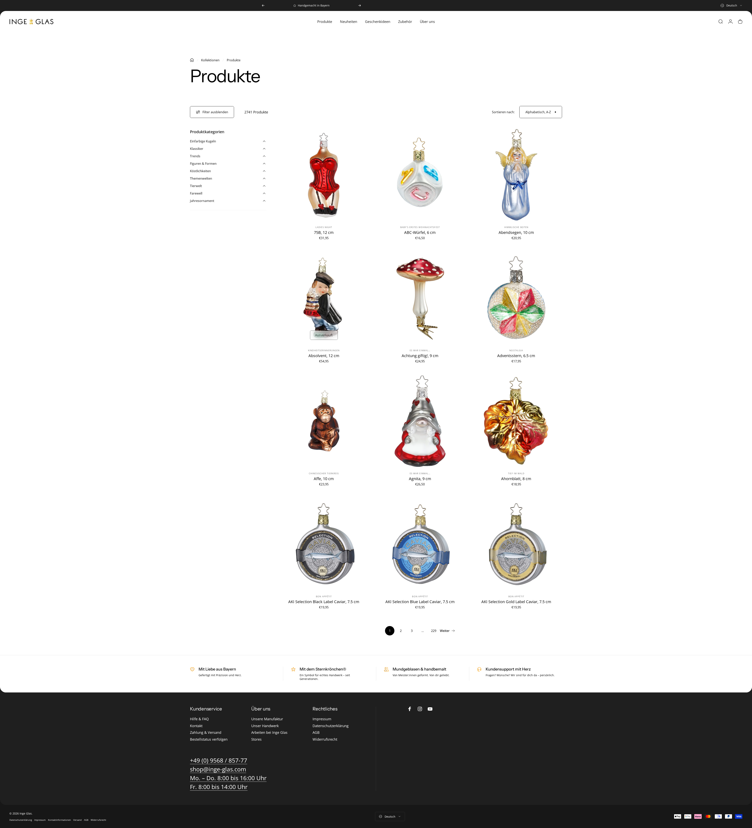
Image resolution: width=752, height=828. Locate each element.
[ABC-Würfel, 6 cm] (420, 175)
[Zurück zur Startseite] (192, 60)
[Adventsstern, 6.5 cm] (516, 298)
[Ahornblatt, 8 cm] (516, 421)
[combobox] (731, 5)
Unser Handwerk (265, 726)
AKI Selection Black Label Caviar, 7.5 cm (323, 601)
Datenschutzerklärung (331, 726)
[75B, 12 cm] (324, 175)
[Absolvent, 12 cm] (324, 298)
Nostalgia (516, 350)
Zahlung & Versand (205, 732)
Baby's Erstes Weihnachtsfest (420, 227)
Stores (256, 739)
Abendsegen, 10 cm (516, 232)
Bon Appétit (324, 596)
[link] (228, 778)
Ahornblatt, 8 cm (516, 478)
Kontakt (196, 726)
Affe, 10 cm (324, 478)
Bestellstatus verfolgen (209, 739)
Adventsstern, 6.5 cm (516, 355)
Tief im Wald (516, 473)
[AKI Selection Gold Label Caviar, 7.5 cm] (516, 544)
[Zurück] (263, 5)
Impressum (322, 719)
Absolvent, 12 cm (323, 355)
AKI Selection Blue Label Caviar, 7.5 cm (420, 601)
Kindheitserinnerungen (324, 350)
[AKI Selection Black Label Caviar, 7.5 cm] (324, 544)
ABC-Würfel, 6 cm (420, 232)
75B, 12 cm (324, 232)
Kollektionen (210, 60)
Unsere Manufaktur (267, 719)
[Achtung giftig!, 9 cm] (420, 298)
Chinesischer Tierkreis (324, 473)
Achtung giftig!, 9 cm (420, 355)
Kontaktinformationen (59, 819)
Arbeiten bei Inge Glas (269, 732)
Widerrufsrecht (325, 739)
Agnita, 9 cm (420, 478)
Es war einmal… (420, 350)
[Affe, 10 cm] (324, 421)
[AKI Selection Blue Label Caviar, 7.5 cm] (420, 544)
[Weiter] (359, 5)
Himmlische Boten (516, 227)
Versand (77, 819)
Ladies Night (323, 227)
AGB (316, 732)
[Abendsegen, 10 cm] (516, 175)
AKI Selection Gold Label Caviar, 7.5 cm (516, 601)
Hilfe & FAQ (199, 719)
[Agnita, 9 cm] (420, 421)
